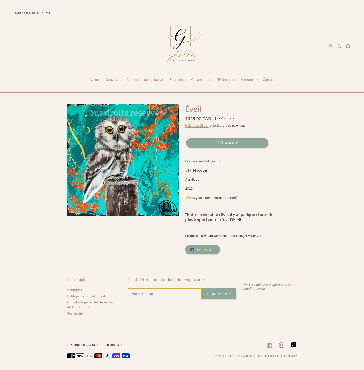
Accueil (16, 13)
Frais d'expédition (197, 125)
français (113, 344)
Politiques (74, 290)
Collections (31, 13)
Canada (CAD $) (83, 344)
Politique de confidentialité (87, 296)
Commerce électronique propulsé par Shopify (270, 355)
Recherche (75, 313)
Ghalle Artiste (233, 355)
